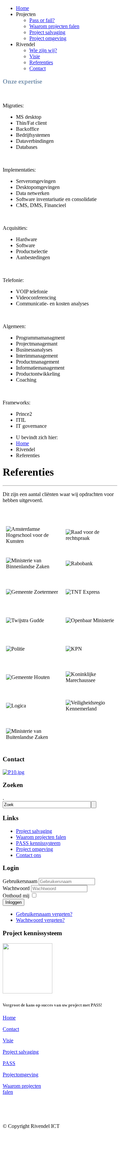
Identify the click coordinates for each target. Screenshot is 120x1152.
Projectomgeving (20, 1074)
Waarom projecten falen (54, 26)
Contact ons (28, 855)
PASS (9, 1063)
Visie (34, 56)
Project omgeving (47, 38)
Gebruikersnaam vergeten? (44, 914)
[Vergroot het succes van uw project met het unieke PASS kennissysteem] (27, 991)
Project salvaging (47, 32)
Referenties (41, 62)
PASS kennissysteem (38, 843)
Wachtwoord (17, 888)
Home (22, 8)
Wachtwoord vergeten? (40, 920)
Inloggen (13, 902)
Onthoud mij (16, 895)
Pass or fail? (42, 20)
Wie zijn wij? (43, 50)
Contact (37, 68)
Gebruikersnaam (20, 881)
